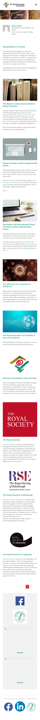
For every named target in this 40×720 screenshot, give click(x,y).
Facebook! (34, 342)
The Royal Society (11, 440)
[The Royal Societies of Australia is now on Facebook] (20, 321)
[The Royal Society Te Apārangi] (20, 540)
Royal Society (9, 180)
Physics (20, 682)
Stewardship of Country (14, 47)
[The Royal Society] (20, 419)
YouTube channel (30, 244)
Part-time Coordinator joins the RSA (20, 378)
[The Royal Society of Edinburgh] (20, 481)
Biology (20, 653)
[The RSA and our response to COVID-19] (20, 270)
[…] (26, 70)
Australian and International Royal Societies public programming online (19, 226)
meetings (25, 248)
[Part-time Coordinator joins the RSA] (20, 364)
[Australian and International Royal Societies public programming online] (20, 210)
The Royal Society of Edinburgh (18, 495)
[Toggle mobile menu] (36, 5)
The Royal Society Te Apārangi (17, 554)
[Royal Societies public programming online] (20, 149)
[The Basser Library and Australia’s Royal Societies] (20, 90)
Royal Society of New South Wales (24, 115)
